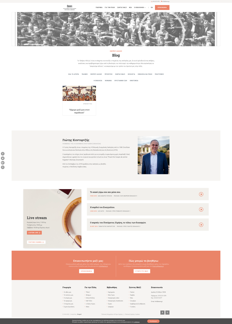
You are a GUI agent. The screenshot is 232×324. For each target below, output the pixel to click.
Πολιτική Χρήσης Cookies (132, 314)
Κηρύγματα (111, 292)
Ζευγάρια (133, 301)
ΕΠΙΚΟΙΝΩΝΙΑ (86, 271)
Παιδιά (132, 292)
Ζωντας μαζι (120, 74)
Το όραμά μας (68, 301)
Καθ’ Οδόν (89, 301)
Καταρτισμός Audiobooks (115, 301)
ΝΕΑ (130, 7)
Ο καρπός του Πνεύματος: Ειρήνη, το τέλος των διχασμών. (118, 222)
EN (152, 7)
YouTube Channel (35, 242)
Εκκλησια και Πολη (145, 74)
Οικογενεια (134, 80)
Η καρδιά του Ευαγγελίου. (102, 207)
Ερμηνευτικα (87, 104)
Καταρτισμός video (113, 298)
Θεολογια (131, 74)
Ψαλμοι (85, 74)
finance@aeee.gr (158, 266)
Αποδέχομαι (153, 321)
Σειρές (110, 304)
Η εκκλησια (98, 80)
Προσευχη (108, 74)
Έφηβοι (132, 295)
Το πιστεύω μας (68, 295)
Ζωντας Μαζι (122, 7)
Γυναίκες (132, 307)
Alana (87, 307)
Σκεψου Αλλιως (96, 74)
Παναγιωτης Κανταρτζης (107, 226)
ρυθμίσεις (137, 322)
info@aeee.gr (103, 266)
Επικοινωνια (162, 7)
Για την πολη (110, 7)
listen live (33, 233)
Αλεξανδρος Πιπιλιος (105, 196)
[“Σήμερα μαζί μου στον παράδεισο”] (79, 92)
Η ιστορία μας (68, 298)
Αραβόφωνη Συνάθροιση (137, 304)
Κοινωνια (108, 80)
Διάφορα (110, 307)
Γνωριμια (99, 7)
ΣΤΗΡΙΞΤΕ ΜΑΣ (141, 271)
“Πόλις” (88, 292)
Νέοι (131, 298)
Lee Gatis (101, 211)
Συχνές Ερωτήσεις (69, 307)
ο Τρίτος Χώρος (90, 304)
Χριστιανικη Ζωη (120, 80)
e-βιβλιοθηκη (139, 7)
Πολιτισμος (159, 74)
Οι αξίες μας (67, 292)
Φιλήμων (88, 295)
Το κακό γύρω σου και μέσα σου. (105, 192)
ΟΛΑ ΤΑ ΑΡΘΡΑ (73, 74)
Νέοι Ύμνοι (111, 295)
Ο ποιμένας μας (68, 304)
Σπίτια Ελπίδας (90, 298)
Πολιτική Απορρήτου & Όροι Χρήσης (112, 314)
